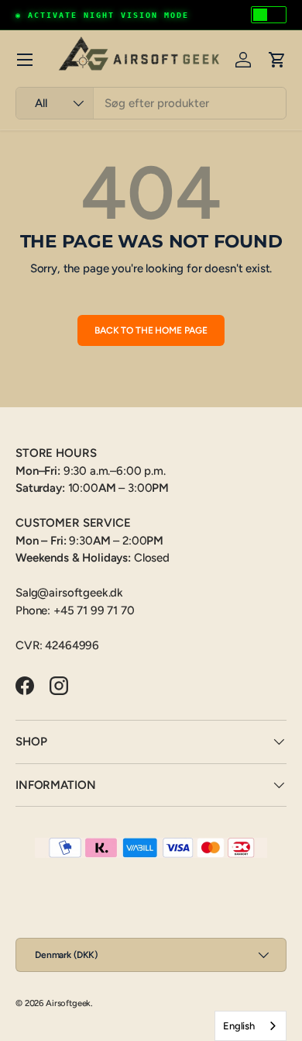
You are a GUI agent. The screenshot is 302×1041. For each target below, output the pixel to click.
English (239, 1026)
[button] (277, 60)
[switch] (269, 14)
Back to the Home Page (151, 330)
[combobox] (151, 103)
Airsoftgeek (68, 1003)
